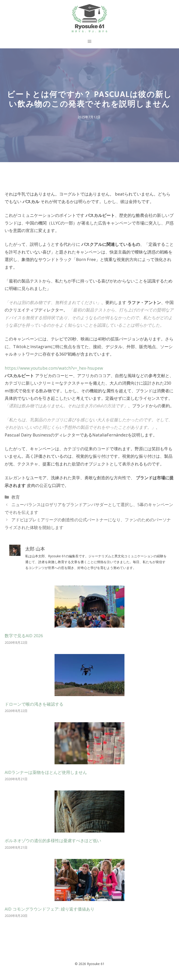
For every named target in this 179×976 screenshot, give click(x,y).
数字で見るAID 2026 (24, 635)
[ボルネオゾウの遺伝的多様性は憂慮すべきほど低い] (89, 829)
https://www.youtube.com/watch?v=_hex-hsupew (54, 368)
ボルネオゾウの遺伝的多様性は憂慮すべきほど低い (53, 840)
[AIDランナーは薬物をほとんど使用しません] (89, 760)
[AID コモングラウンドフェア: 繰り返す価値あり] (89, 897)
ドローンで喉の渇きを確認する (34, 704)
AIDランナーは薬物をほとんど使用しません (46, 772)
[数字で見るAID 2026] (89, 624)
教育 (15, 497)
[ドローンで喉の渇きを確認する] (89, 692)
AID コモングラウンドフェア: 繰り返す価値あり (49, 909)
